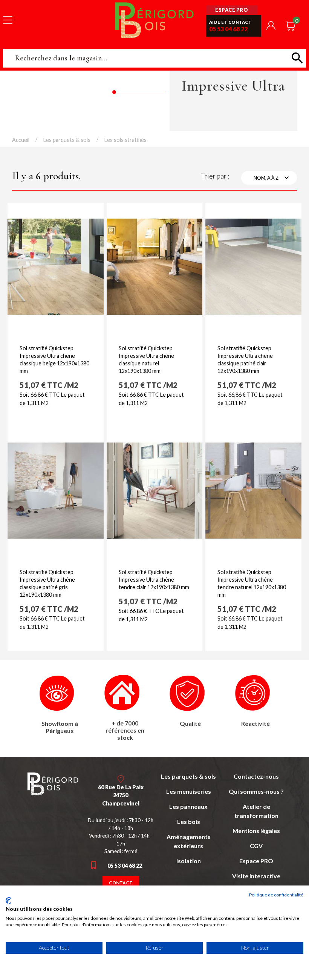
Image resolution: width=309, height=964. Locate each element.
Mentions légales (256, 830)
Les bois (188, 821)
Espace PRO (256, 860)
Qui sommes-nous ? (256, 791)
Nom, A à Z (272, 177)
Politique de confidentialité (276, 895)
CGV (256, 845)
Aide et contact (230, 22)
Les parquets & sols (188, 776)
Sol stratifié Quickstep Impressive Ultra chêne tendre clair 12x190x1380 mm (154, 579)
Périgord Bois (154, 20)
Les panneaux (188, 806)
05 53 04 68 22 (228, 28)
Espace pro (231, 10)
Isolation (188, 860)
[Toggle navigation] (7, 19)
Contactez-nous (256, 776)
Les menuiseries (188, 791)
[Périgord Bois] (53, 784)
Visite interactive (256, 875)
